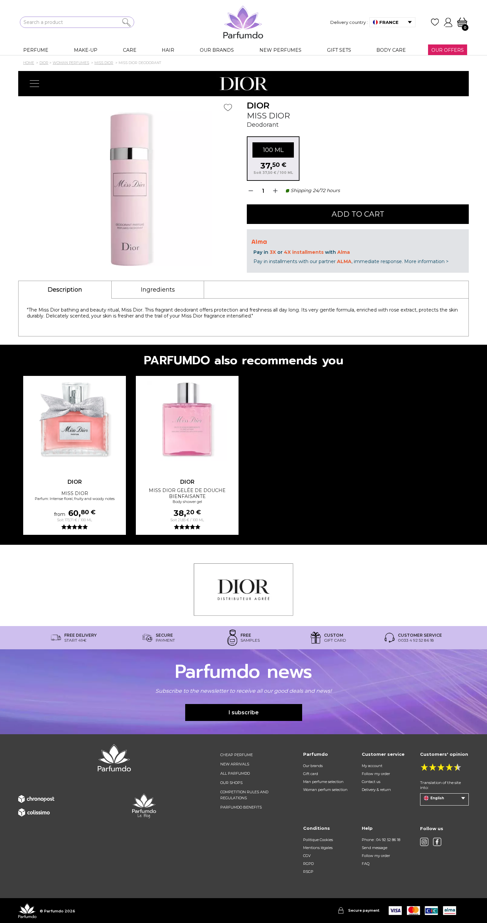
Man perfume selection (323, 781)
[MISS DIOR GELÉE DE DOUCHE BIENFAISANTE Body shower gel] (187, 421)
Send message (374, 847)
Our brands (313, 765)
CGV (307, 855)
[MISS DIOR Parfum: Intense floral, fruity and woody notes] (74, 421)
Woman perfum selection (325, 789)
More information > (426, 261)
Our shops (231, 782)
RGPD (308, 863)
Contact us (371, 781)
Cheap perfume (236, 754)
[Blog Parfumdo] (144, 805)
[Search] (126, 22)
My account (372, 765)
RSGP (308, 871)
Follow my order (376, 773)
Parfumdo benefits (241, 807)
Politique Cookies (318, 839)
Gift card (310, 773)
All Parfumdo (235, 773)
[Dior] (243, 83)
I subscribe (244, 712)
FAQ (365, 863)
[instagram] (424, 842)
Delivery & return (376, 789)
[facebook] (437, 842)
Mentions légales (318, 847)
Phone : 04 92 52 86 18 (381, 839)
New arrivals (234, 764)
